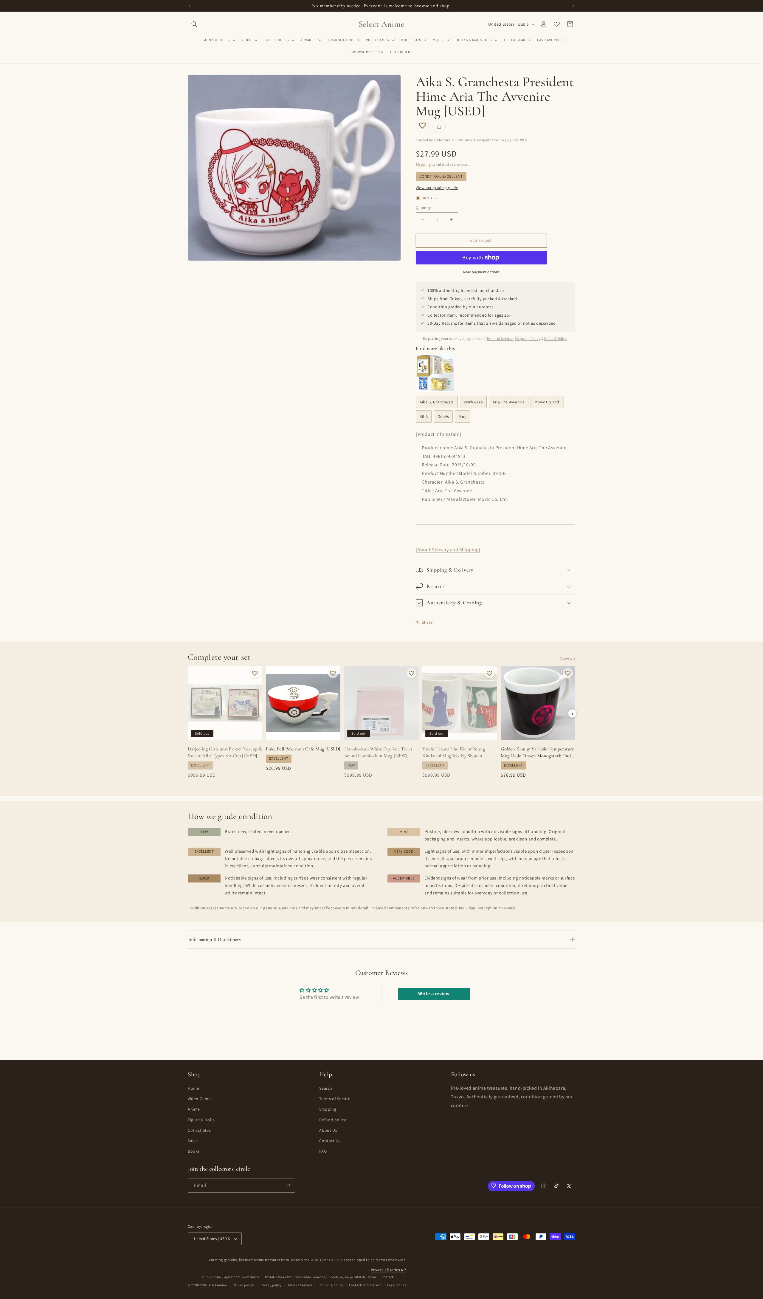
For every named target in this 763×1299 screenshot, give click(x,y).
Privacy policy (271, 1285)
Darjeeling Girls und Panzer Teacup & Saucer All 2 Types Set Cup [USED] (225, 752)
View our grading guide (437, 187)
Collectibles (199, 1130)
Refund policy (332, 1119)
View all (567, 658)
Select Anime (217, 1285)
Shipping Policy (527, 338)
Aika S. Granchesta (437, 402)
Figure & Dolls (201, 1119)
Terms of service (300, 1285)
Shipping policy (331, 1285)
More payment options (481, 272)
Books (194, 1151)
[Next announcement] (573, 6)
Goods (443, 416)
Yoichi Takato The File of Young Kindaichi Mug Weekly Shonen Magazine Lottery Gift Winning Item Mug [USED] (458, 752)
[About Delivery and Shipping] (448, 549)
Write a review (433, 993)
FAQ (323, 1151)
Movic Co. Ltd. (547, 402)
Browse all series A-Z (389, 1269)
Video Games (200, 1098)
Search (325, 1088)
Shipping (423, 164)
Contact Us (329, 1140)
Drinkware (473, 402)
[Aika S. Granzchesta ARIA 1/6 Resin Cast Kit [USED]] (435, 373)
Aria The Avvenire (509, 402)
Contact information (365, 1285)
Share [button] (427, 622)
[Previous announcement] (189, 6)
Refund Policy (555, 338)
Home (193, 1088)
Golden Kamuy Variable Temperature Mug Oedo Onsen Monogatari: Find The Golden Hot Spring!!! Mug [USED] (537, 752)
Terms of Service (499, 338)
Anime (194, 1109)
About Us (328, 1130)
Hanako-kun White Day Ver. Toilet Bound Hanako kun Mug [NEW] (378, 752)
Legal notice (396, 1285)
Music (193, 1140)
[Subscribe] (288, 1185)
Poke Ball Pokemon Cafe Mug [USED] (303, 749)
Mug (462, 416)
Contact (387, 1277)
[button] (194, 24)
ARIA (424, 416)
